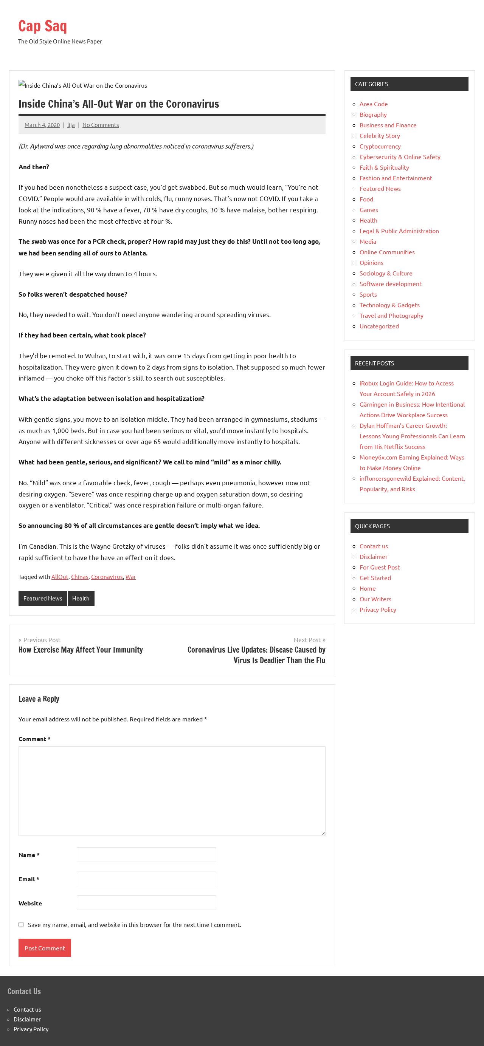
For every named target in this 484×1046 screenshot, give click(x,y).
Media (368, 241)
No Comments (100, 124)
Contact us (374, 545)
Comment (35, 739)
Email (29, 879)
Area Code (374, 103)
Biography (373, 114)
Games (369, 209)
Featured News (42, 598)
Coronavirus (107, 576)
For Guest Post (380, 567)
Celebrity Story (380, 135)
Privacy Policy (378, 609)
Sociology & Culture (386, 273)
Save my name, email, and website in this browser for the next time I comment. (134, 924)
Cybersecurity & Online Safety (400, 156)
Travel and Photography (392, 315)
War (131, 576)
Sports (368, 294)
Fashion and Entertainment (396, 177)
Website (30, 903)
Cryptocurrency (380, 146)
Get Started (375, 577)
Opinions (371, 262)
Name (29, 855)
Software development (391, 283)
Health (81, 598)
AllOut (59, 576)
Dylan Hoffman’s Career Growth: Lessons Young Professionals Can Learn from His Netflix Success (412, 435)
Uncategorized (379, 326)
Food (366, 199)
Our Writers (375, 598)
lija (71, 124)
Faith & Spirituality (384, 167)
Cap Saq (42, 25)
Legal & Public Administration (399, 230)
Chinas (79, 576)
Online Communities (387, 251)
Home (368, 588)
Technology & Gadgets (390, 304)
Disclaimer (374, 556)
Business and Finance (388, 124)
